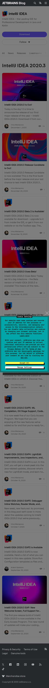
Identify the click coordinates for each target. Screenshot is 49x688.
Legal (5, 653)
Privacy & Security (11, 649)
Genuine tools (18, 653)
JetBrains (23, 682)
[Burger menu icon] (46, 3)
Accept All (24, 363)
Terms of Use (35, 349)
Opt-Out (24, 358)
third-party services (31, 351)
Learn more (24, 336)
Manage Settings (24, 367)
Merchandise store (14, 676)
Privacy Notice (14, 349)
